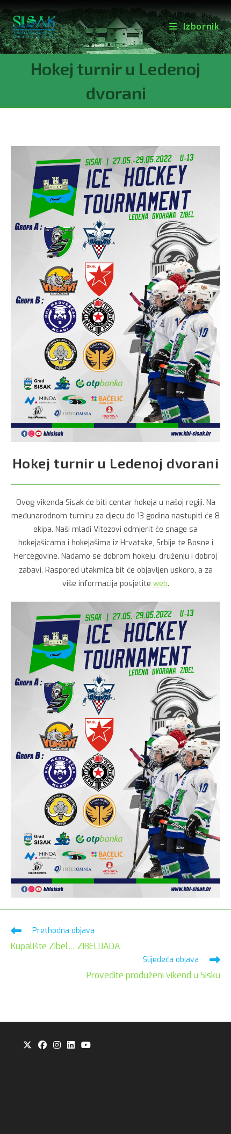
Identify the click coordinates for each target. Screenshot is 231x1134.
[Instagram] (57, 1045)
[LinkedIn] (71, 1045)
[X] (27, 1045)
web (160, 584)
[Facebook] (42, 1045)
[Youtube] (86, 1045)
